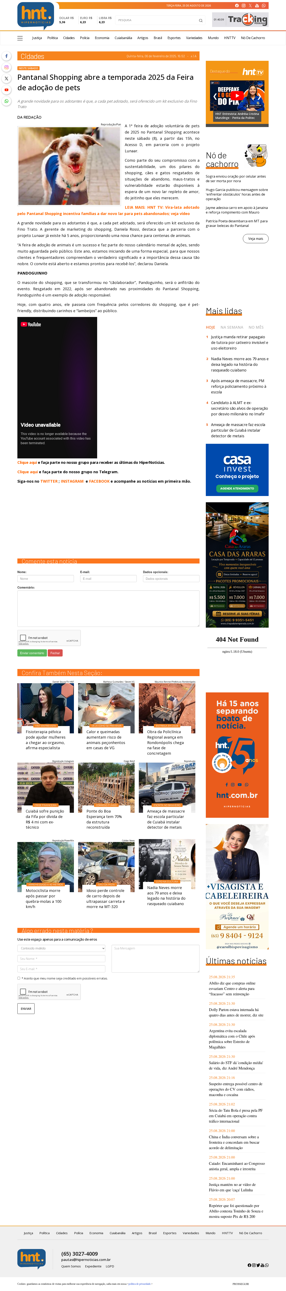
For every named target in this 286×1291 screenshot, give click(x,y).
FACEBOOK (99, 481)
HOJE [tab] (210, 327)
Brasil (158, 38)
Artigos (142, 38)
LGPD (110, 1266)
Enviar (26, 1009)
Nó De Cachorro (253, 38)
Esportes (174, 38)
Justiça (37, 38)
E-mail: (85, 572)
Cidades (69, 38)
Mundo (213, 38)
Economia (102, 38)
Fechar (55, 653)
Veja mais (255, 238)
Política (52, 38)
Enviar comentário (32, 653)
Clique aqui (27, 462)
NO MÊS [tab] (256, 327)
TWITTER (49, 481)
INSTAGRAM (72, 481)
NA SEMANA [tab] (231, 327)
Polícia (84, 38)
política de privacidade (140, 1283)
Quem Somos (71, 1266)
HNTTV (230, 38)
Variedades (194, 38)
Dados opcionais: (155, 572)
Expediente (93, 1266)
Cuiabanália (123, 38)
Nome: (22, 572)
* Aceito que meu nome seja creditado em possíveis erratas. (65, 978)
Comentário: (26, 587)
